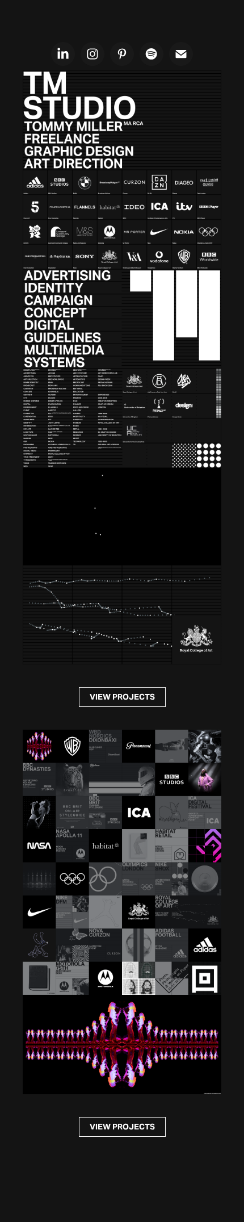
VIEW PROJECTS (122, 697)
